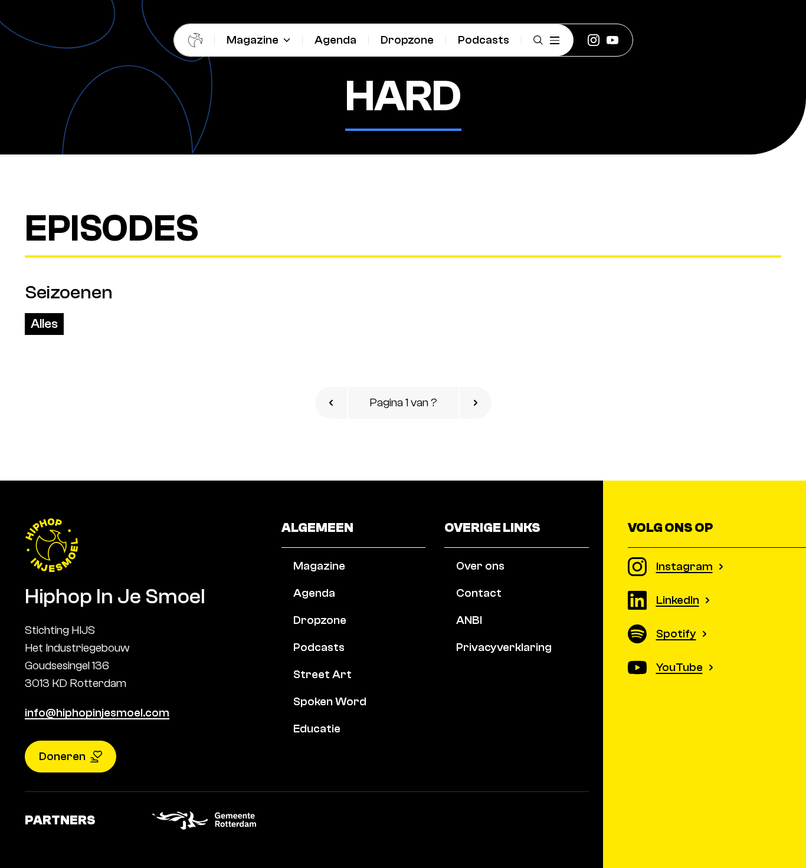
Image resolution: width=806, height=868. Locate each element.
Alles (44, 323)
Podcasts (483, 40)
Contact (479, 593)
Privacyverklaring (504, 647)
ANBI (469, 620)
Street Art (322, 674)
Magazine (253, 40)
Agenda (335, 40)
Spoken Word (329, 701)
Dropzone (407, 40)
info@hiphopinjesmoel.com (97, 712)
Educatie (316, 728)
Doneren (62, 756)
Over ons (480, 566)
